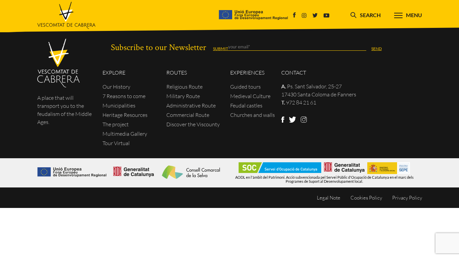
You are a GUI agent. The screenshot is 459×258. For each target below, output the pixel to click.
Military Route (183, 96)
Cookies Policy (366, 198)
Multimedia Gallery (124, 133)
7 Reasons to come (123, 96)
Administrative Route (191, 105)
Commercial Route (187, 115)
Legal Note (328, 198)
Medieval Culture (250, 96)
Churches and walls (252, 115)
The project (115, 124)
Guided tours (245, 86)
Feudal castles (246, 105)
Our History (116, 86)
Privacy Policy (407, 198)
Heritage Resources (125, 115)
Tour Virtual (116, 143)
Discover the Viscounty (193, 124)
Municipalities (118, 105)
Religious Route (184, 86)
